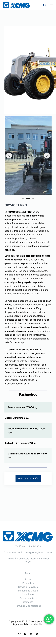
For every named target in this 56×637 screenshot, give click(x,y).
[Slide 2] (28, 198)
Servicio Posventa (28, 586)
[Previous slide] (9, 155)
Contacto (28, 601)
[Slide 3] (33, 198)
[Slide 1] (23, 198)
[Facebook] (19, 634)
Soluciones (28, 594)
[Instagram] (25, 634)
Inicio (28, 579)
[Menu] (51, 5)
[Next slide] (47, 155)
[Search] (44, 5)
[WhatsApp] (37, 634)
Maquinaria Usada (28, 590)
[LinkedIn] (31, 634)
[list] (27, 155)
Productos (28, 583)
